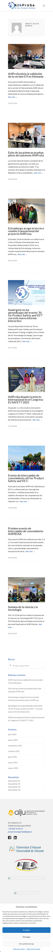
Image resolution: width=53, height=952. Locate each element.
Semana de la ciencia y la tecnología (23, 608)
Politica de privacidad (33, 949)
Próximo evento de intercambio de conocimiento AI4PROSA (25, 531)
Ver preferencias (26, 944)
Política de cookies (19, 949)
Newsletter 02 (14, 784)
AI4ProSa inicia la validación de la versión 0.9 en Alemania (25, 75)
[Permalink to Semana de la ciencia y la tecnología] (26, 589)
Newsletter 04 (14, 790)
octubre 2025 (14, 751)
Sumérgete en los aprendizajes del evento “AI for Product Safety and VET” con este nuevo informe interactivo (25, 315)
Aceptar (26, 930)
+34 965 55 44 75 (15, 828)
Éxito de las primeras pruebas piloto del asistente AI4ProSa (26, 154)
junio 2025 (12, 757)
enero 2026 (13, 740)
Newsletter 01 (14, 781)
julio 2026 (12, 734)
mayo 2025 (13, 762)
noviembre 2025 (15, 745)
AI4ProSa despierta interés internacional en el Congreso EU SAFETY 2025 (25, 399)
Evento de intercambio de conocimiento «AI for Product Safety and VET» (26, 478)
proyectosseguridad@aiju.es (20, 831)
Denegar (26, 937)
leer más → (12, 97)
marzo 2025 (13, 768)
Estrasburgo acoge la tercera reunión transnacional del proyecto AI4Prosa (26, 231)
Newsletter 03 (14, 787)
